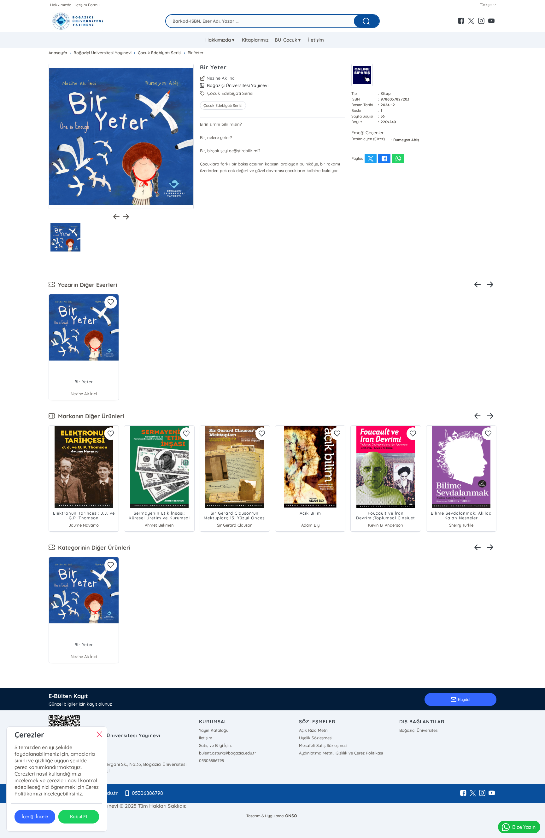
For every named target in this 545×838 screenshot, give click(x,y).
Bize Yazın (524, 827)
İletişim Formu (87, 5)
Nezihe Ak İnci (221, 78)
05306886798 (211, 760)
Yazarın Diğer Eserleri (86, 284)
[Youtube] (491, 793)
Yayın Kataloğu (213, 730)
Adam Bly (310, 525)
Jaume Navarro (84, 525)
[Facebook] (463, 793)
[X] (473, 793)
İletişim (316, 40)
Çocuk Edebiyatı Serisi (223, 105)
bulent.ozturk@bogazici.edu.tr (227, 752)
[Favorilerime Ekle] (110, 302)
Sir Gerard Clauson (235, 525)
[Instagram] (482, 793)
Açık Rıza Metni (313, 730)
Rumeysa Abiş (406, 139)
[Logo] (77, 21)
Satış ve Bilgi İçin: (215, 745)
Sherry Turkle (461, 525)
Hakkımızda (60, 5)
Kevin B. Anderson (385, 525)
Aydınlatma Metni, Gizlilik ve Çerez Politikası (341, 752)
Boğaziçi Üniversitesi (418, 730)
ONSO (291, 815)
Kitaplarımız (255, 40)
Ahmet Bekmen (159, 525)
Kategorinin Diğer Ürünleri (92, 547)
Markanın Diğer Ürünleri (89, 416)
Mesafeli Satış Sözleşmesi (323, 745)
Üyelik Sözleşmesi (315, 737)
